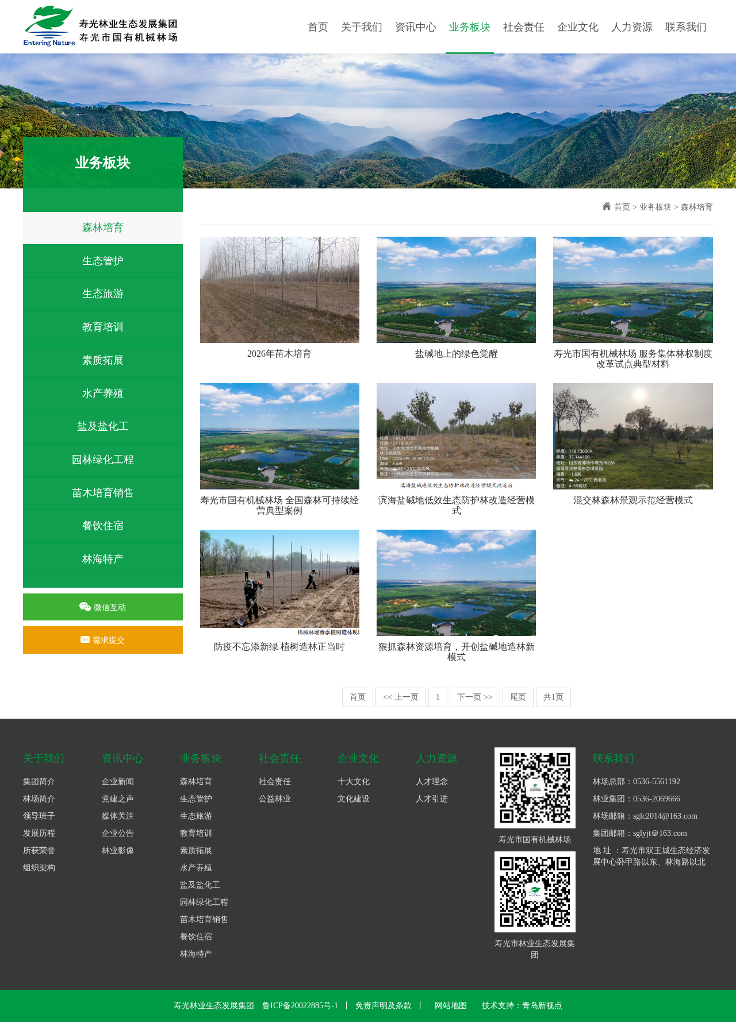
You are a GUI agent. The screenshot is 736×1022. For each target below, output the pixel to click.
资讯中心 (415, 27)
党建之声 (118, 799)
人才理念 (432, 781)
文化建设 (354, 799)
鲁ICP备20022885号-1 (300, 1005)
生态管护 (103, 261)
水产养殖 (103, 393)
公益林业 (275, 799)
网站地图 (451, 1005)
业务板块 (469, 27)
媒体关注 (118, 816)
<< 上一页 (401, 697)
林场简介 (39, 799)
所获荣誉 (39, 850)
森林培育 (103, 227)
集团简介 (39, 781)
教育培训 (103, 327)
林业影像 (118, 850)
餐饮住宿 (103, 525)
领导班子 (39, 816)
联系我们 (686, 27)
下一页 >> (475, 697)
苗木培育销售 (103, 493)
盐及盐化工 (103, 426)
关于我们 (361, 27)
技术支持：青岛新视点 (522, 1005)
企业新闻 (118, 781)
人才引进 (432, 799)
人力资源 (632, 27)
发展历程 (39, 833)
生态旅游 (103, 293)
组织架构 (39, 867)
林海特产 (103, 559)
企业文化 (578, 27)
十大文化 (354, 781)
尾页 (518, 697)
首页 (318, 27)
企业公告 (118, 833)
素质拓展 (103, 360)
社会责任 (524, 27)
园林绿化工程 (103, 459)
